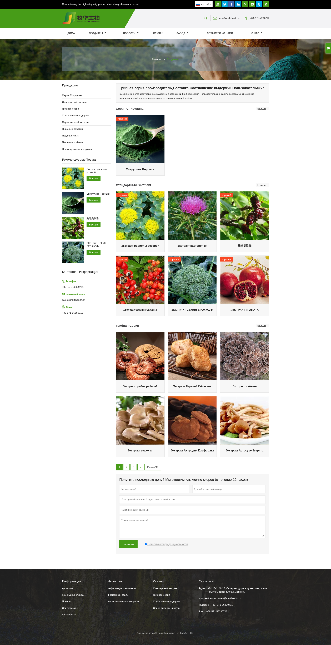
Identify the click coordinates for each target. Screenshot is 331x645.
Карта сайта (69, 614)
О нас (255, 33)
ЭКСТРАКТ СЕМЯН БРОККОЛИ (97, 245)
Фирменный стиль (118, 594)
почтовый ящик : (208, 598)
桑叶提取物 (93, 218)
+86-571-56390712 (72, 312)
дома (71, 33)
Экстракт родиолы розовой (97, 171)
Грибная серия (70, 108)
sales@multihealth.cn (229, 18)
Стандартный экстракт (74, 102)
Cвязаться (206, 581)
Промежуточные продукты (77, 149)
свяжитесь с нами (220, 33)
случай (158, 33)
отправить (128, 544)
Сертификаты (70, 608)
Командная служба (73, 594)
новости (129, 33)
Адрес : (203, 588)
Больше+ (262, 108)
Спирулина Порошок (98, 193)
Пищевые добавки (72, 128)
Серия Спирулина (72, 95)
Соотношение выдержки (75, 115)
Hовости (66, 601)
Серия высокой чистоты (75, 122)
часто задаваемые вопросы (123, 601)
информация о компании (122, 588)
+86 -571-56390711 (259, 18)
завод (181, 33)
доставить (67, 588)
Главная (156, 59)
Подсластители (70, 135)
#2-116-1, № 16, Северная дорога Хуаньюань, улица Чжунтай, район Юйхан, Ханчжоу (237, 590)
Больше (93, 178)
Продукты (96, 33)
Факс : (202, 611)
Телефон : (204, 604)
